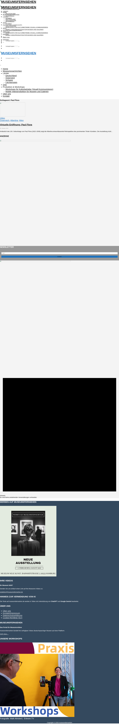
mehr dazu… (4, 634)
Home (5, 12)
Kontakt (6, 39)
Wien (21, 120)
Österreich (10, 16)
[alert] (59, 431)
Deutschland (11, 19)
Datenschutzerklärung (12, 615)
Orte (4, 23)
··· (3, 42)
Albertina (14, 120)
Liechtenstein (11, 26)
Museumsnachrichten (11, 9)
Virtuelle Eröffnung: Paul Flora (16, 124)
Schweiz (9, 23)
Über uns (6, 37)
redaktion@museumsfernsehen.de (11, 592)
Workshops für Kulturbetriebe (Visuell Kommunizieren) (27, 27)
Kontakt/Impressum (11, 613)
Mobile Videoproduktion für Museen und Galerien (24, 29)
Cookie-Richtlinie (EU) (12, 618)
